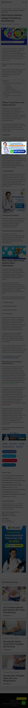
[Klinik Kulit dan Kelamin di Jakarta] (14, 148)
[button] (14, 354)
